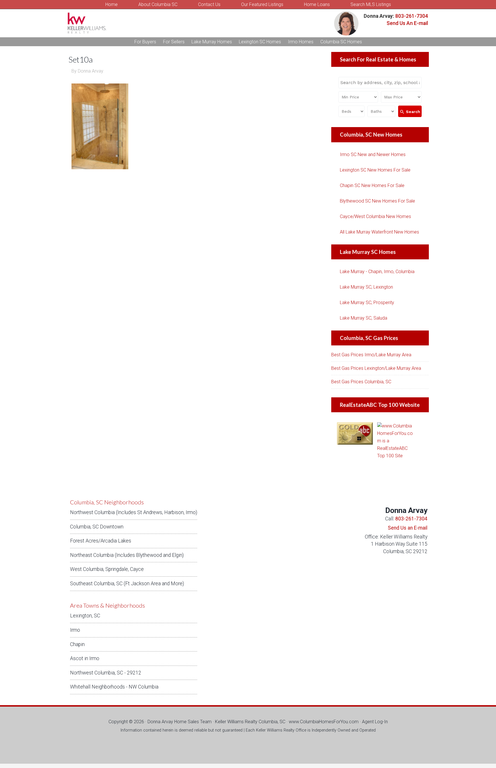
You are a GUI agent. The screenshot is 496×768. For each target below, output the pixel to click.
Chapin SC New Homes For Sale (372, 185)
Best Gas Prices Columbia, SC (361, 381)
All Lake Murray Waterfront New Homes (379, 232)
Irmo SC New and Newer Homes (373, 154)
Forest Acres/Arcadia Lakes (100, 541)
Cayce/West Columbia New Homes (375, 216)
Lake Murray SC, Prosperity (367, 302)
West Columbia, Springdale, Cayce (107, 569)
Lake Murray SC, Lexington (366, 287)
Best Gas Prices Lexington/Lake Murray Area (376, 368)
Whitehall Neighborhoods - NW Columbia (114, 687)
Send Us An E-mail (407, 23)
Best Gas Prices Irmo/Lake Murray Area (371, 354)
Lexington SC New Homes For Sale (375, 170)
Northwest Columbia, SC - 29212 (105, 673)
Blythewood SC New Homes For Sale (377, 201)
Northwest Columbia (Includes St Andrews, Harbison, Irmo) (133, 512)
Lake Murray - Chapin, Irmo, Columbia (377, 271)
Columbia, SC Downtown (96, 527)
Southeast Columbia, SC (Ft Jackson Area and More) (127, 583)
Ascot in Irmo (84, 658)
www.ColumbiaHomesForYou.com (324, 721)
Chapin (77, 644)
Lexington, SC (85, 616)
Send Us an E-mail (407, 528)
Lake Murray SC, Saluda (363, 318)
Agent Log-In (375, 721)
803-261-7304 (411, 16)
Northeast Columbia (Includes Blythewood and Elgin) (127, 555)
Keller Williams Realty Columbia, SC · (252, 721)
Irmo (75, 630)
